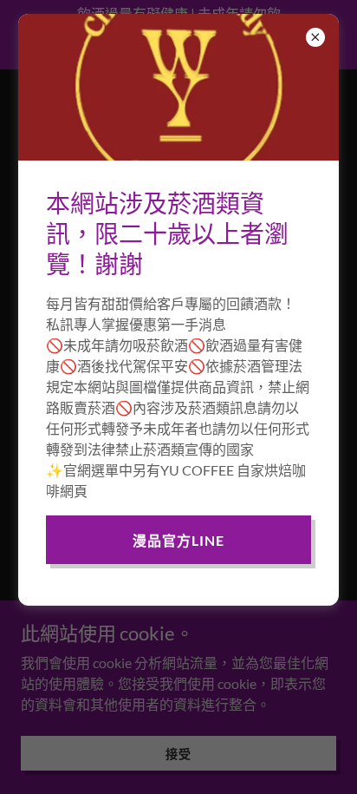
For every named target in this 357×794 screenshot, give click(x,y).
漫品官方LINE (178, 540)
